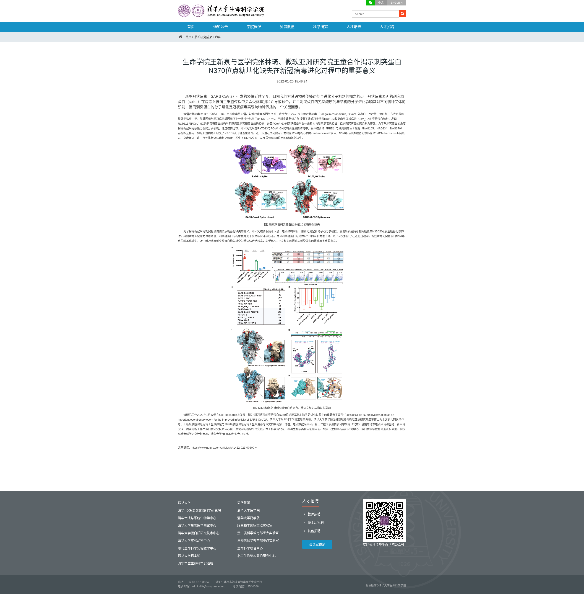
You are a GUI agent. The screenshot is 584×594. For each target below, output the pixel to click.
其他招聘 (314, 531)
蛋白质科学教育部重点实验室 (258, 533)
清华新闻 (243, 502)
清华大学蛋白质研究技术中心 (198, 533)
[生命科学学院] (221, 14)
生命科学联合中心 (250, 548)
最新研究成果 (203, 37)
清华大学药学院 (248, 518)
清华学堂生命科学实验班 (195, 563)
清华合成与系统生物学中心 (197, 518)
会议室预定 (317, 544)
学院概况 (254, 27)
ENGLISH (397, 2)
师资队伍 (287, 27)
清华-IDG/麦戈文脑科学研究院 (199, 510)
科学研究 (320, 27)
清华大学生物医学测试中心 (197, 525)
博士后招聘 (315, 522)
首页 (191, 27)
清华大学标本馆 (189, 556)
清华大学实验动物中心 (194, 540)
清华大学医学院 (248, 510)
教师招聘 (314, 514)
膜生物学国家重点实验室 (254, 525)
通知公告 (220, 27)
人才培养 (354, 27)
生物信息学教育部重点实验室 (258, 540)
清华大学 (184, 502)
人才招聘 (387, 27)
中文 (381, 2)
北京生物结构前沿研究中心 (256, 556)
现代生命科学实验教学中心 (197, 548)
